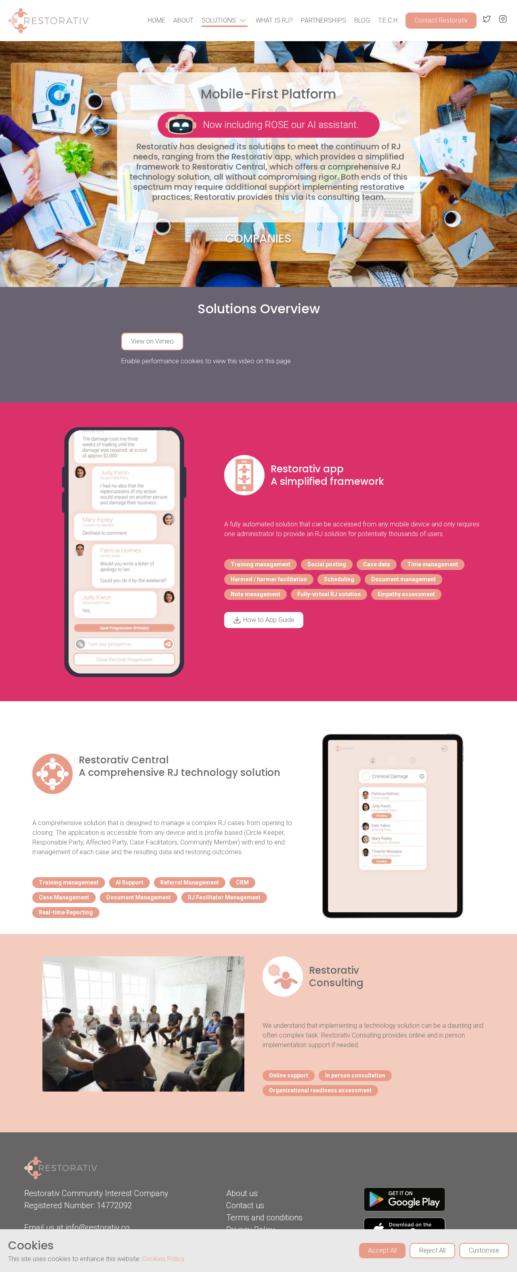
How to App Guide (268, 620)
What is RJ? (274, 20)
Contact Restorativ (441, 20)
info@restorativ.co (97, 1227)
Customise (484, 1250)
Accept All (382, 1250)
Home (156, 20)
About (183, 20)
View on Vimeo (152, 341)
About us (242, 1193)
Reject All (432, 1250)
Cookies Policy (163, 1259)
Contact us (245, 1205)
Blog (362, 20)
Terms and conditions (264, 1217)
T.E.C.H (387, 20)
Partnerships (323, 20)
